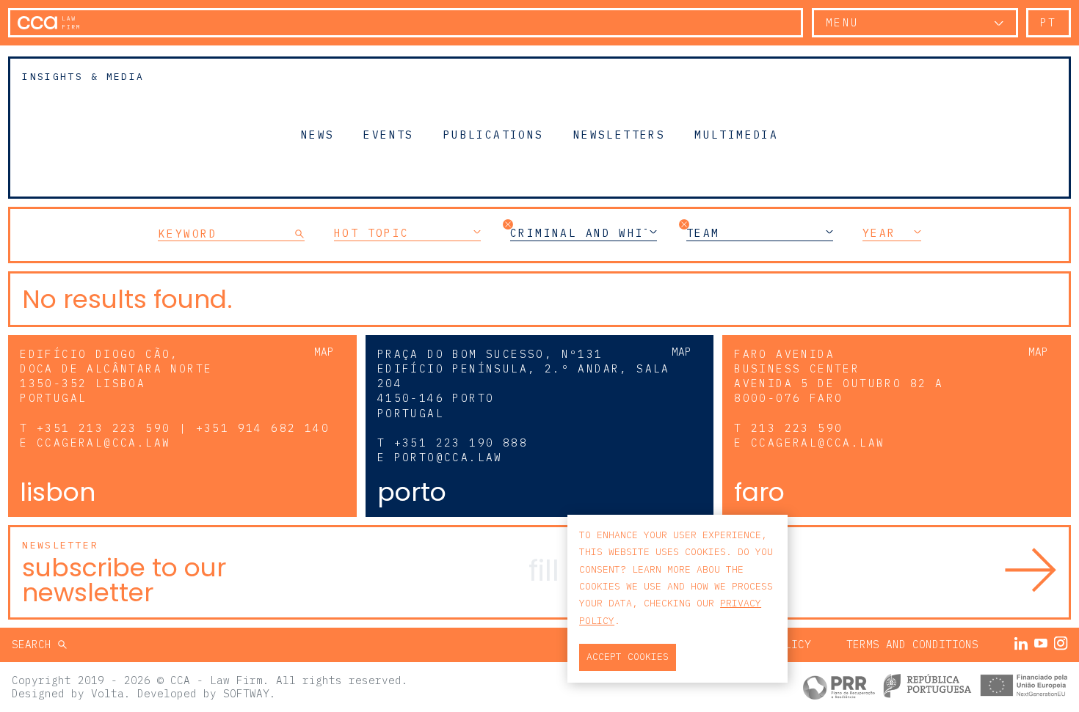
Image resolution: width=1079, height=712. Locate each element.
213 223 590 (797, 428)
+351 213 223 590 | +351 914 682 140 (183, 428)
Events (388, 134)
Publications (493, 134)
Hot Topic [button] (372, 233)
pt (1048, 22)
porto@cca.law (448, 457)
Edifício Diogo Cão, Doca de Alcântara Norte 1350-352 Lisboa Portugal (116, 376)
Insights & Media (83, 76)
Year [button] (879, 233)
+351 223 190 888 (461, 442)
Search (35, 644)
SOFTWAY (246, 693)
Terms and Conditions (912, 644)
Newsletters (619, 134)
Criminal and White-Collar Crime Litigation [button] (583, 233)
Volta (107, 693)
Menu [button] (843, 22)
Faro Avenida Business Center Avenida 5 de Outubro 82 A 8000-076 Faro (838, 376)
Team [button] (703, 233)
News (318, 134)
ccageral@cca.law (103, 442)
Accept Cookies (627, 656)
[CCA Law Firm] (48, 22)
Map (324, 352)
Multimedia (736, 134)
